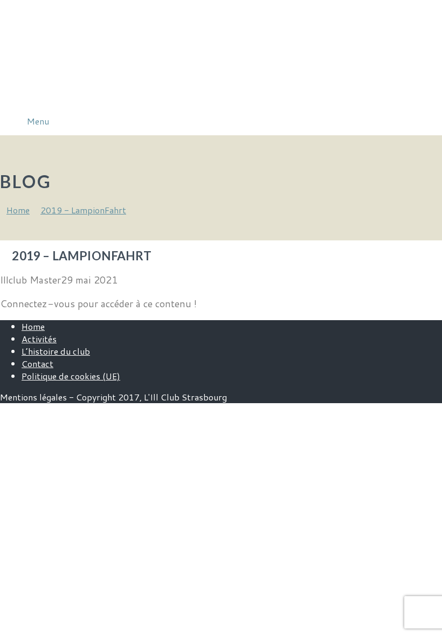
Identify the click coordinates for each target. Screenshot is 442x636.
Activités (39, 339)
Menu (38, 121)
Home (33, 326)
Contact (37, 363)
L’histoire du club (56, 351)
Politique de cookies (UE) (71, 376)
